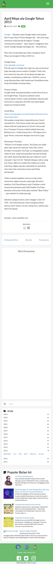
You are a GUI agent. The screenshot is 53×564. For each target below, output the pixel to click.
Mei (20, 454)
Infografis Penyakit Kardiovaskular (28, 504)
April (26, 454)
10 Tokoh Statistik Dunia (24, 476)
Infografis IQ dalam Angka (24, 518)
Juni (14, 454)
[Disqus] (26, 288)
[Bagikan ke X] (24, 227)
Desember (7, 454)
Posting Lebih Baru (11, 240)
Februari (33, 454)
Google (7, 34)
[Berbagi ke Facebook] (28, 227)
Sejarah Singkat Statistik (28, 531)
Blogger (33, 563)
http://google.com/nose (14, 65)
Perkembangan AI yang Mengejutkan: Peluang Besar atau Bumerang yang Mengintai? (32, 490)
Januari (41, 454)
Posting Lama (44, 240)
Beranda (28, 240)
